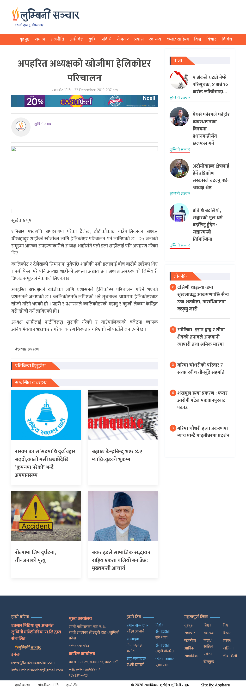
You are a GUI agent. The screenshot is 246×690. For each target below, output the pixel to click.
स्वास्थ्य (155, 39)
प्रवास (139, 39)
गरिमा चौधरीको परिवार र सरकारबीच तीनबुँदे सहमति (201, 368)
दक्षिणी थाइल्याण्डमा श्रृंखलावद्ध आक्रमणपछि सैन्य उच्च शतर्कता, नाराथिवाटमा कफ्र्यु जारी (203, 298)
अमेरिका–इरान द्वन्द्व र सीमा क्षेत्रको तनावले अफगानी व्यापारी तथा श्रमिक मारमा (201, 337)
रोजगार (123, 39)
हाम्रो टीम (72, 685)
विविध (227, 39)
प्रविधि (106, 39)
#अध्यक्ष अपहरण (27, 349)
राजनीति (57, 39)
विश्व (197, 39)
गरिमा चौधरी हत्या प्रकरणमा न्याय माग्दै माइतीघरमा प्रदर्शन (203, 432)
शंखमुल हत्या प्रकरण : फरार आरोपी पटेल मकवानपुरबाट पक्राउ (202, 400)
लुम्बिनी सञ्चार (42, 124)
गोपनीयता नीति (48, 685)
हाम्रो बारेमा (22, 685)
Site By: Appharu (215, 685)
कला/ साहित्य (177, 39)
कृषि (92, 39)
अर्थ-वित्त (76, 39)
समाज (40, 39)
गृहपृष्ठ (24, 39)
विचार (211, 39)
